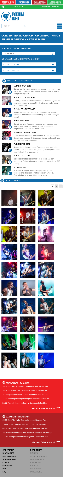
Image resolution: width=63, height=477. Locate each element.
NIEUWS (34, 453)
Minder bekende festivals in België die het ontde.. (24, 403)
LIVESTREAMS (37, 459)
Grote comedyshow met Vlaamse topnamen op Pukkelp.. (27, 433)
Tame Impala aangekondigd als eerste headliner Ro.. (26, 399)
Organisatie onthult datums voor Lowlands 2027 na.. (25, 395)
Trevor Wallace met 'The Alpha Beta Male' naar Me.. (25, 428)
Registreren (46, 7)
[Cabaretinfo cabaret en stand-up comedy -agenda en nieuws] (39, 2)
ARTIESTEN (35, 463)
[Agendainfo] (55, 2)
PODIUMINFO (36, 450)
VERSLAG (34, 466)
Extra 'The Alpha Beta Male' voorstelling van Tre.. (24, 420)
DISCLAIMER (8, 453)
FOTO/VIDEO (36, 472)
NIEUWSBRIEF (9, 456)
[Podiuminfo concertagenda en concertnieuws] (23, 2)
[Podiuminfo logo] (13, 16)
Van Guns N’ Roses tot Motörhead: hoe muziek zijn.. (25, 386)
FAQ (4, 472)
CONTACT (6, 463)
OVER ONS (7, 466)
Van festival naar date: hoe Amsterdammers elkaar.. (25, 390)
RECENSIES (35, 469)
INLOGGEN (18, 7)
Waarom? (55, 7)
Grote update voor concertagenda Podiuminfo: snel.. (25, 437)
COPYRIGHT (8, 450)
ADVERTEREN (9, 459)
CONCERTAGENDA (38, 456)
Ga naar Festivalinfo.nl (43, 408)
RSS (4, 469)
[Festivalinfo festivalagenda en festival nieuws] (8, 2)
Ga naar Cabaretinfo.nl (43, 442)
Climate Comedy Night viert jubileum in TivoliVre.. (24, 424)
